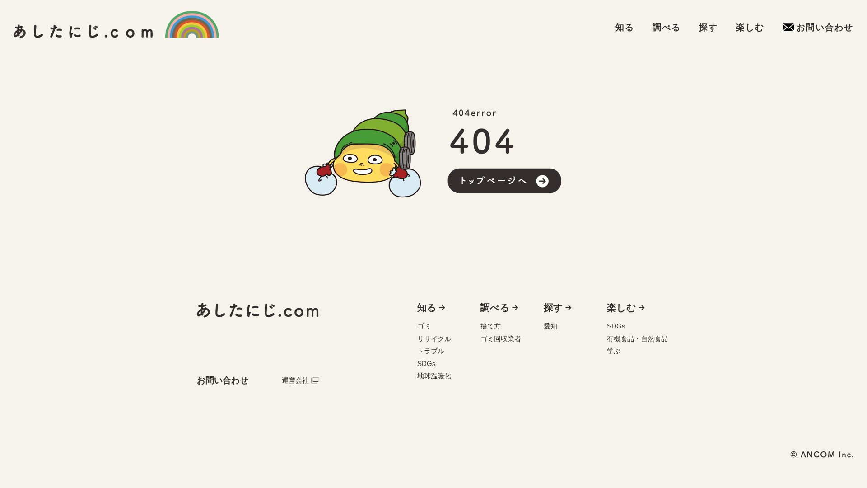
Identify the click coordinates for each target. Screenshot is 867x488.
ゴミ (424, 326)
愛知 (550, 326)
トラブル (430, 351)
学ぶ (613, 351)
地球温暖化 (434, 376)
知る (427, 307)
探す (553, 307)
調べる (495, 307)
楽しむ (621, 307)
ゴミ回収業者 (500, 339)
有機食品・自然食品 (637, 339)
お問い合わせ (222, 380)
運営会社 (295, 380)
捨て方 (490, 326)
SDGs (426, 363)
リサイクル (434, 339)
